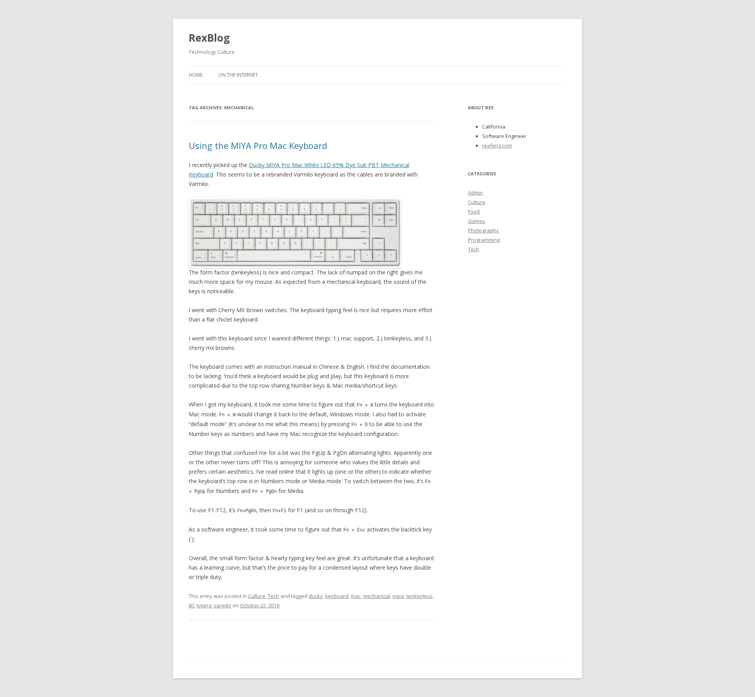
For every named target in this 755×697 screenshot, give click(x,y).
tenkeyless (419, 596)
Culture (256, 596)
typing (204, 605)
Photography (483, 230)
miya (398, 596)
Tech (273, 596)
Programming (484, 239)
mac (356, 596)
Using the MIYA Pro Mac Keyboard (258, 145)
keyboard (336, 596)
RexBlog (209, 38)
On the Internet (238, 75)
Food (474, 211)
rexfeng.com (497, 145)
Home (196, 75)
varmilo (222, 605)
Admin (475, 192)
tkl (191, 605)
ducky (316, 596)
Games (476, 220)
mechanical (376, 596)
